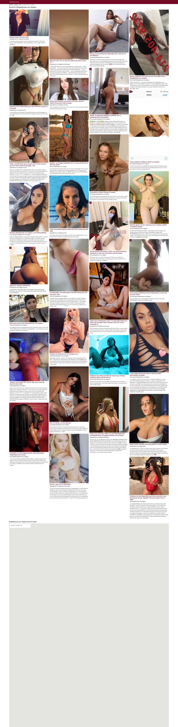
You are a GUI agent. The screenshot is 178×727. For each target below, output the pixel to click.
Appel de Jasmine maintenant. (20, 285)
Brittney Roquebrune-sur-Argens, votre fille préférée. (28, 233)
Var (20, 4)
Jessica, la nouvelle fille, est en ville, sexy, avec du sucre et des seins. (27, 383)
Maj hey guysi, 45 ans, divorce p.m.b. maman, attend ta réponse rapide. (148, 226)
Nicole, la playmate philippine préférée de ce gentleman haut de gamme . (105, 116)
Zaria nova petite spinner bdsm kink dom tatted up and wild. (69, 230)
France (16, 4)
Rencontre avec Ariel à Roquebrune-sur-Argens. (26, 323)
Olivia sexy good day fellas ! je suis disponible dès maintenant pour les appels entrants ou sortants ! (107, 434)
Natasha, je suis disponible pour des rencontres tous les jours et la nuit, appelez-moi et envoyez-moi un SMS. (148, 497)
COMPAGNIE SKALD (14, 2)
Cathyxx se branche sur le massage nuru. (64, 354)
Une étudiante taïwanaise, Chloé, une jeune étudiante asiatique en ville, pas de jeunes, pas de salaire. (108, 252)
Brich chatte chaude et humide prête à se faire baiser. (148, 444)
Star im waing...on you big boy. (60, 423)
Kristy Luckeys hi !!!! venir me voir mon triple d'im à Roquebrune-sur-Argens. (147, 77)
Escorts (11, 4)
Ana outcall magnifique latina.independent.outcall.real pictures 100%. (148, 293)
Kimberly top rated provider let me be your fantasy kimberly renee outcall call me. (107, 376)
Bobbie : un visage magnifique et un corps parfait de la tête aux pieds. (69, 164)
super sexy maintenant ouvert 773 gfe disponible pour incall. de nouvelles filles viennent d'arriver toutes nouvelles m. (108, 322)
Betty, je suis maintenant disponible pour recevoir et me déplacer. (108, 54)
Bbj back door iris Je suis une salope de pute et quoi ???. (68, 61)
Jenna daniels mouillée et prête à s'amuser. (145, 162)
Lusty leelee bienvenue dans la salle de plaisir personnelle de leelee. (145, 374)
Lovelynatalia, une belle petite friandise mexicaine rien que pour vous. (68, 293)
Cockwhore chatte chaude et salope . (103, 192)
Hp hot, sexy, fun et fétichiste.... (61, 484)
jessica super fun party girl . (19, 37)
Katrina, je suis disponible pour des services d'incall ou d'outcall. (28, 107)
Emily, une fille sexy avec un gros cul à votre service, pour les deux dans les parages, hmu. (28, 165)
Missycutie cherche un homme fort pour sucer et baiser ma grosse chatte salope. (67, 102)
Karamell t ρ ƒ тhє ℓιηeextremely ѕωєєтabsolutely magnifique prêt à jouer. (27, 454)
